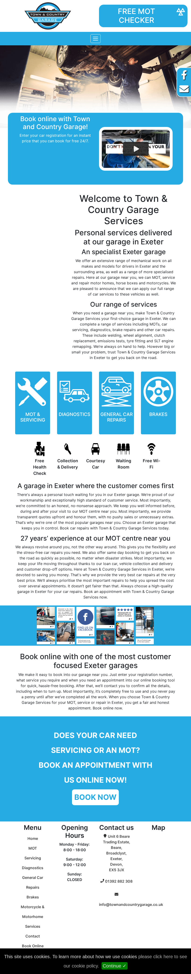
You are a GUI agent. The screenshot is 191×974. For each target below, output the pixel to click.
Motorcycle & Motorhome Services (32, 916)
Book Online (33, 946)
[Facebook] (184, 75)
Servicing (32, 858)
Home (32, 838)
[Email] (184, 89)
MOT (32, 848)
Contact (32, 936)
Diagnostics (32, 867)
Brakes (33, 897)
